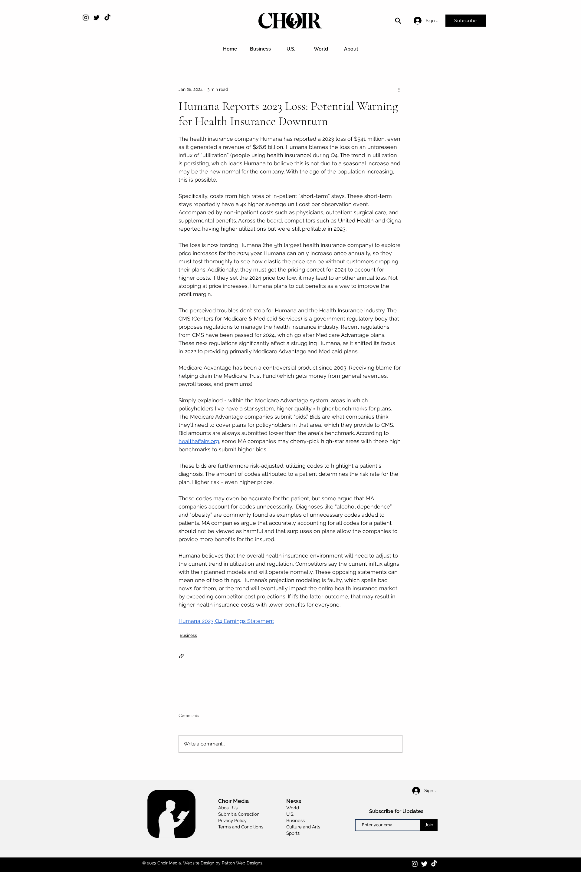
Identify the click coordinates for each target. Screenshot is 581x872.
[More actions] (398, 89)
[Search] (398, 21)
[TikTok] (107, 17)
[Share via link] (181, 656)
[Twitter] (96, 17)
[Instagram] (86, 17)
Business (188, 635)
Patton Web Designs (242, 862)
